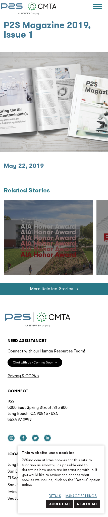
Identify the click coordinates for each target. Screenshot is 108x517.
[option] (48, 237)
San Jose (16, 484)
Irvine (13, 491)
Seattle (14, 498)
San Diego (17, 471)
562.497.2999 (20, 419)
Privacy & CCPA (23, 375)
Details (55, 496)
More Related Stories (54, 288)
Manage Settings (81, 496)
